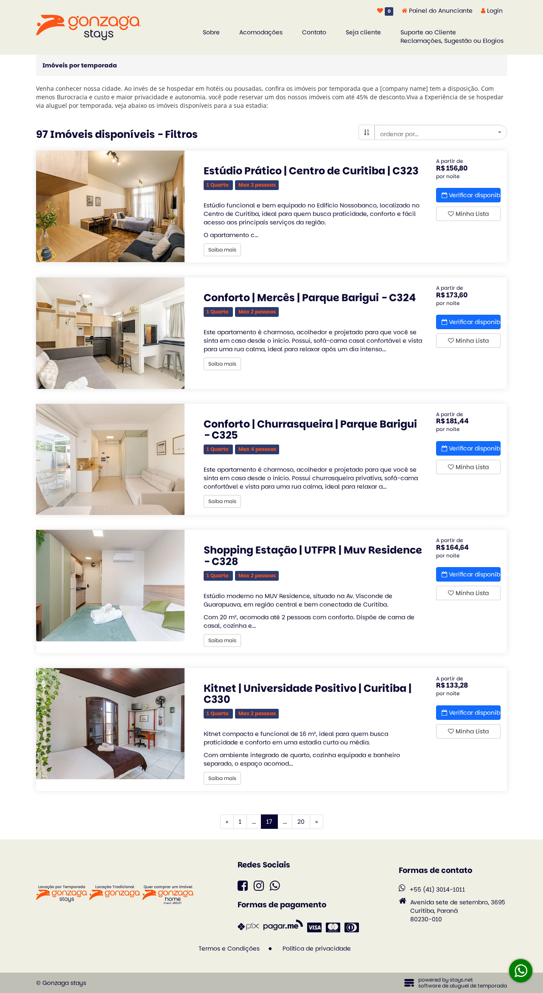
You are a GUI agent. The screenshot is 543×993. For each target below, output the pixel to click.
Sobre (211, 32)
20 (301, 821)
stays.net (461, 979)
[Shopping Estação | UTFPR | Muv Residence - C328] (110, 585)
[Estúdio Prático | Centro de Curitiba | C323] (110, 206)
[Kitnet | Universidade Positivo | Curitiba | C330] (110, 724)
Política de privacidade (317, 948)
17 (272, 821)
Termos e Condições (229, 948)
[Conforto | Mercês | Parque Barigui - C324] (110, 333)
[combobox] (441, 132)
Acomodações (261, 32)
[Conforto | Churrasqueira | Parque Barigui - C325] (110, 459)
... (254, 821)
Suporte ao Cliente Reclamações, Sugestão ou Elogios (452, 36)
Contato (314, 32)
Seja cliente (363, 32)
